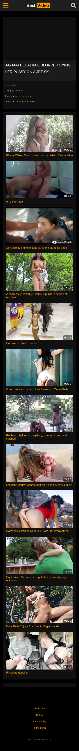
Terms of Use (39, 728)
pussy (21, 96)
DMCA (39, 715)
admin (14, 85)
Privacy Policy (39, 721)
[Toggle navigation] (5, 5)
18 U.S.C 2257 (39, 708)
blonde (14, 96)
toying (29, 96)
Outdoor (19, 90)
